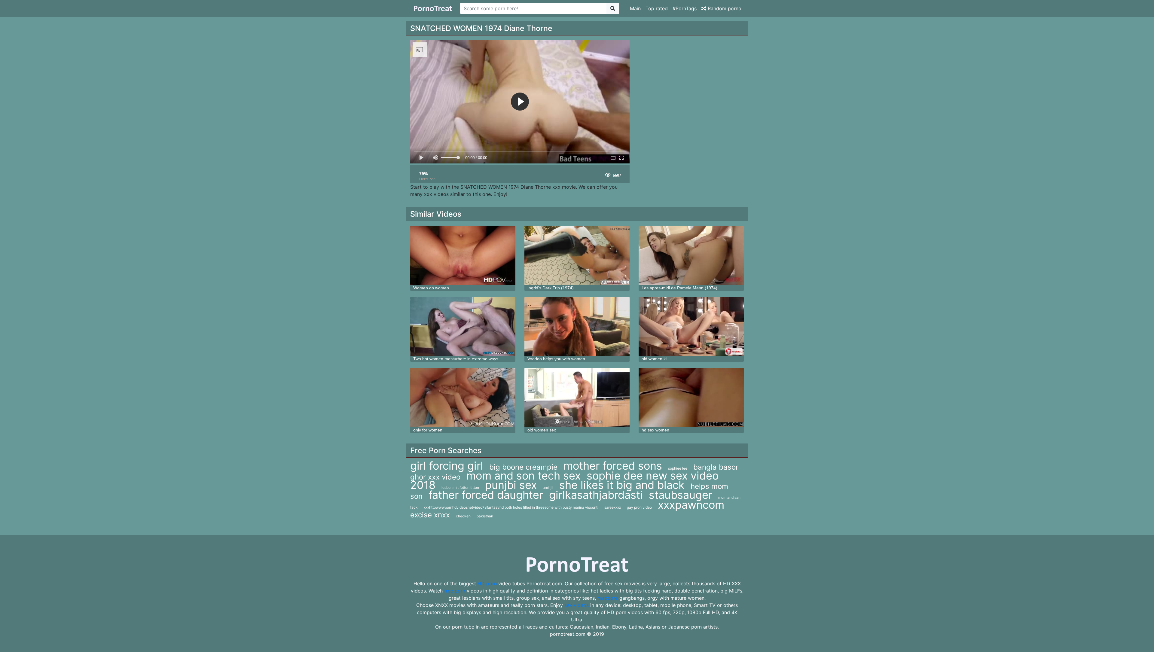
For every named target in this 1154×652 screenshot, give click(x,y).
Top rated (657, 8)
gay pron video (639, 507)
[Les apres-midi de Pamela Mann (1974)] (691, 255)
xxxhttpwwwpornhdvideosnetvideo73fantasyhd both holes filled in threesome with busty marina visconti (511, 507)
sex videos (576, 605)
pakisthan (485, 516)
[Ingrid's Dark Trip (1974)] (577, 255)
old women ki (654, 358)
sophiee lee (677, 468)
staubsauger (680, 494)
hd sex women (655, 430)
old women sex (541, 430)
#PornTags (685, 8)
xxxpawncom (691, 504)
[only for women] (462, 397)
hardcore (607, 598)
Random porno (723, 8)
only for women (427, 430)
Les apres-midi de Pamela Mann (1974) (679, 287)
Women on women (431, 287)
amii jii (548, 487)
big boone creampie (523, 467)
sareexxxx (612, 507)
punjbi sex (511, 485)
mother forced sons (612, 465)
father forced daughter (486, 494)
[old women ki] (691, 326)
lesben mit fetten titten (460, 487)
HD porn (487, 583)
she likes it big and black (622, 485)
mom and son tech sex (523, 475)
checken (463, 516)
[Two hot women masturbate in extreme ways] (462, 326)
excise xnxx (430, 514)
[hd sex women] (691, 397)
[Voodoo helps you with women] (577, 326)
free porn (454, 591)
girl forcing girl (446, 465)
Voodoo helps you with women (556, 358)
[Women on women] (462, 255)
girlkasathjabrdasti (596, 494)
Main (635, 8)
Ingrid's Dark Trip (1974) (550, 287)
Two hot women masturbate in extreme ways (455, 358)
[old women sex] (577, 397)
